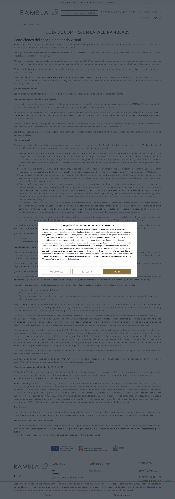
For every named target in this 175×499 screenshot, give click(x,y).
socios (61, 229)
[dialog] (87, 249)
